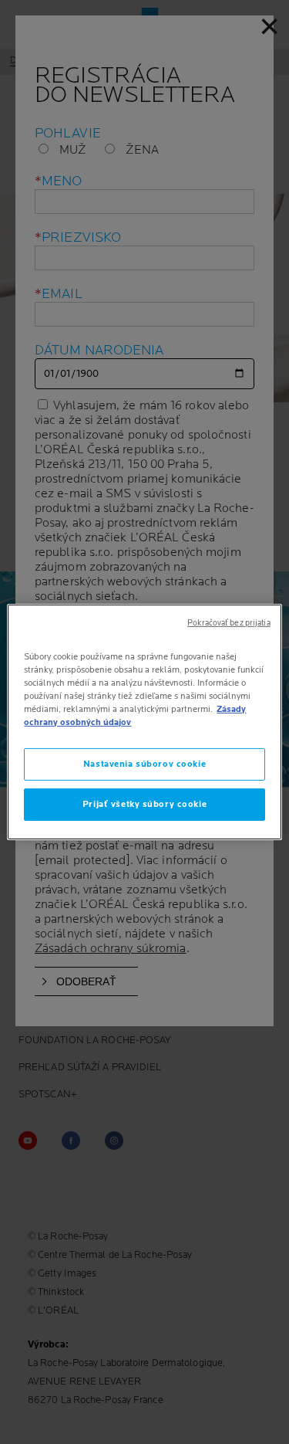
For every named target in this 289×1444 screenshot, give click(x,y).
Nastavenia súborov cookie (144, 764)
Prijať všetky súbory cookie (144, 804)
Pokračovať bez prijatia (228, 623)
